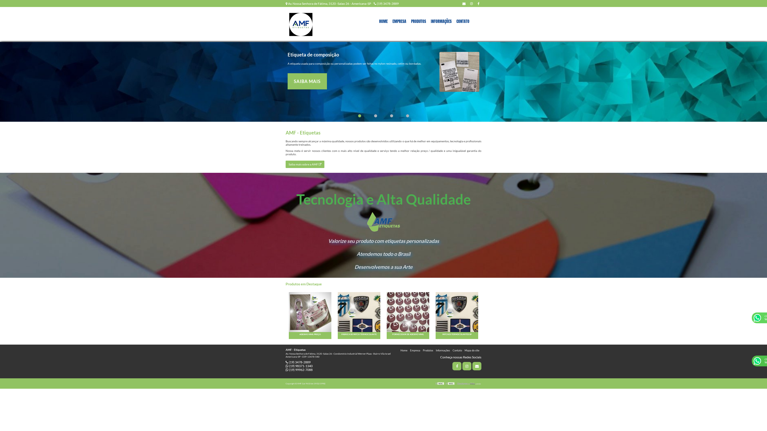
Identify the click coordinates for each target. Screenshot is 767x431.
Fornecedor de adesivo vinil (408, 334)
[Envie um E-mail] (464, 3)
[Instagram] (471, 3)
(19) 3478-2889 (387, 3)
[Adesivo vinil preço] (310, 311)
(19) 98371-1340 (300, 366)
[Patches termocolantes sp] (457, 311)
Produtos (418, 21)
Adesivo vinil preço (310, 334)
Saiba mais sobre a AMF (304, 164)
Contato (462, 21)
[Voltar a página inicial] (301, 23)
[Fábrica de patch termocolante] (359, 311)
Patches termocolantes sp (457, 334)
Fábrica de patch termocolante (359, 334)
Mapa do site (472, 350)
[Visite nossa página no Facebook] (478, 3)
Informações (441, 21)
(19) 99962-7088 (300, 370)
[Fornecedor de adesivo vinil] (408, 311)
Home (383, 21)
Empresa (399, 21)
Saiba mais (307, 81)
